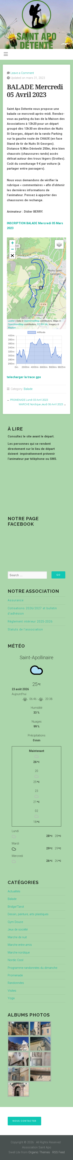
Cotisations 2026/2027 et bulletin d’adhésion (32, 611)
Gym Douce (15, 922)
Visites (12, 990)
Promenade (15, 975)
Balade (28, 389)
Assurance (16, 600)
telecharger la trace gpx (24, 377)
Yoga (11, 998)
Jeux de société (18, 929)
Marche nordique (19, 952)
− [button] (12, 249)
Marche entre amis (20, 945)
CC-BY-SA (42, 324)
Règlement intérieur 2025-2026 (30, 621)
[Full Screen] (12, 256)
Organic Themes (39, 1152)
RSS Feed (58, 1152)
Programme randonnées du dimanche (32, 968)
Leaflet (11, 320)
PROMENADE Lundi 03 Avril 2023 (29, 399)
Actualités (14, 891)
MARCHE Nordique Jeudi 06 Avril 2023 (41, 404)
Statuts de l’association (25, 629)
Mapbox (12, 327)
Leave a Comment (22, 73)
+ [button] (12, 242)
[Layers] (59, 244)
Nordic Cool (15, 960)
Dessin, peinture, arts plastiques (28, 914)
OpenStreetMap (32, 320)
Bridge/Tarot (16, 906)
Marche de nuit (17, 937)
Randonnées (16, 983)
